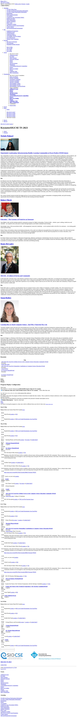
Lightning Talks (13, 71)
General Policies (10, 33)
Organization (7, 74)
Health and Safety (11, 18)
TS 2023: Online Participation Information (17, 12)
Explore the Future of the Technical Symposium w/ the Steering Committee (26, 586)
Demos (11, 70)
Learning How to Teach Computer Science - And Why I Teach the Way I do (24, 324)
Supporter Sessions (14, 59)
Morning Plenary (12, 523)
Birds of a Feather (14, 68)
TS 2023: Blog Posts (11, 9)
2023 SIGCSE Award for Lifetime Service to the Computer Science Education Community (24, 361)
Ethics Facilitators (14, 76)
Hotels (2, 702)
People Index (13, 105)
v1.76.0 (14, 667)
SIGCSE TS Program (12, 41)
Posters (11, 67)
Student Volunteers (11, 21)
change (23, 409)
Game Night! (10, 595)
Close (2, 402)
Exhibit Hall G (20, 462)
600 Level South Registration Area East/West (26, 419)
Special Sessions (13, 63)
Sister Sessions (13, 58)
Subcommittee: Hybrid (15, 85)
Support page (3, 669)
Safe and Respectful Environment (15, 28)
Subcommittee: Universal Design (17, 86)
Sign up (5, 121)
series (11, 124)
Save (2, 401)
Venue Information (11, 20)
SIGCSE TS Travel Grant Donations (15, 25)
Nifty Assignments (14, 72)
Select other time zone (44, 390)
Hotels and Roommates (12, 14)
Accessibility (10, 16)
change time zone (49, 404)
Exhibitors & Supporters (12, 31)
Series (8, 109)
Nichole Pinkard (7, 136)
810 (17, 414)
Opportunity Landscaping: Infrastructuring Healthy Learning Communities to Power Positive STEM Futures (34, 153)
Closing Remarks (12, 625)
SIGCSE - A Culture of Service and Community (15, 276)
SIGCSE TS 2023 (5, 124)
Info (5, 29)
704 (25, 452)
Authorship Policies (11, 35)
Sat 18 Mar (9, 51)
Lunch (7, 479)
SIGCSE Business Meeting (14, 578)
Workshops (12, 64)
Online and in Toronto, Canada (22, 4)
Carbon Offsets (10, 27)
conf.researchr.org (7, 667)
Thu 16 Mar (9, 48)
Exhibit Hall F (34, 439)
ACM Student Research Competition (18, 66)
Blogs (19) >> (4, 1)
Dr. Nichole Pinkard (7, 370)
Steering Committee (14, 82)
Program (6, 40)
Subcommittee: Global (15, 83)
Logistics (12, 414)
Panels (11, 62)
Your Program (10, 43)
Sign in (5, 120)
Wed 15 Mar (10, 47)
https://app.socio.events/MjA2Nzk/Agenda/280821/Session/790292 (20, 552)
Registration (9, 13)
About (5, 131)
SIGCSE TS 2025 (11, 115)
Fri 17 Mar (9, 49)
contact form (4, 664)
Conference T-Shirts (11, 24)
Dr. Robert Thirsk (7, 374)
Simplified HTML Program (13, 44)
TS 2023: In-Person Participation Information (17, 10)
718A (25, 576)
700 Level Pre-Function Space (26, 499)
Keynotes (12, 56)
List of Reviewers (11, 37)
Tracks (5, 52)
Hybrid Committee (14, 78)
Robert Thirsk (6, 200)
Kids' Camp (9, 23)
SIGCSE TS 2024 (11, 116)
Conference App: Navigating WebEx (15, 17)
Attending (6, 8)
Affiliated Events (11, 32)
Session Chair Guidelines (13, 39)
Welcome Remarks (12, 443)
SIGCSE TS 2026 (11, 113)
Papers (11, 60)
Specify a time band (19, 400)
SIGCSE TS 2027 (11, 112)
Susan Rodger (6, 298)
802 (17, 562)
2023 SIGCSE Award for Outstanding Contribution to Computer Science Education (23, 366)
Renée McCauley (7, 244)
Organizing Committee (15, 79)
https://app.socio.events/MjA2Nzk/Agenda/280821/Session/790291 (20, 472)
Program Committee (14, 80)
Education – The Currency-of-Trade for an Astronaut (17, 219)
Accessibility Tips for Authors (14, 36)
